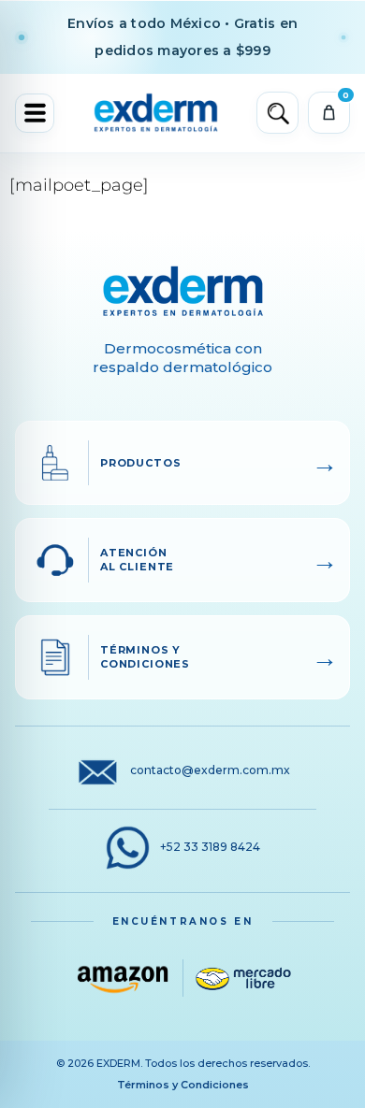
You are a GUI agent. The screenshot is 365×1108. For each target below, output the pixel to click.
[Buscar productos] (277, 113)
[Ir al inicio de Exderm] (156, 113)
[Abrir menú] (34, 113)
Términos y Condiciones (183, 1084)
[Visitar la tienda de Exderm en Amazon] (122, 978)
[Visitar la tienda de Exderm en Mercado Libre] (243, 978)
